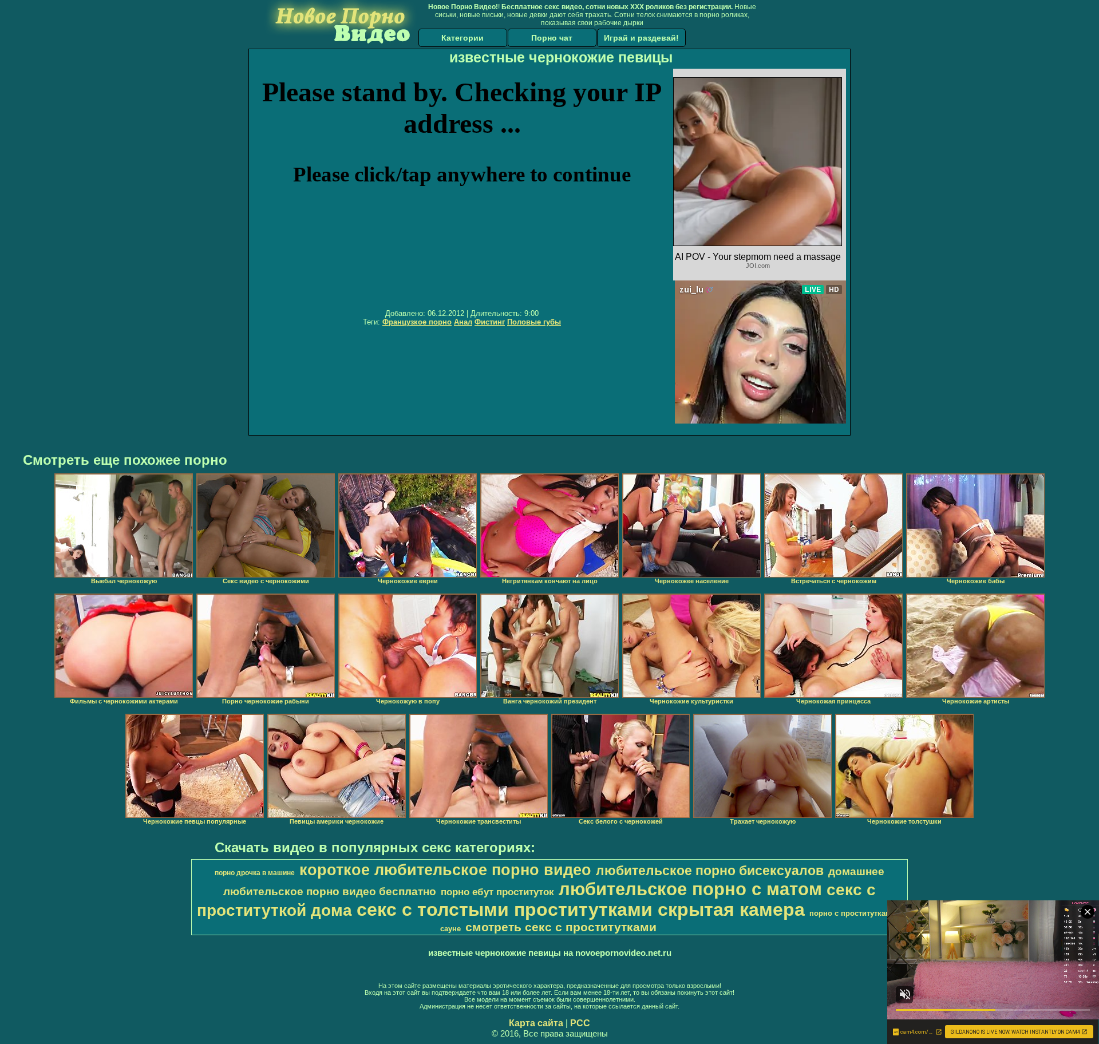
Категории (462, 37)
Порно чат (551, 37)
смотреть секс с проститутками (561, 927)
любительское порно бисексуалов (710, 870)
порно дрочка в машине (255, 873)
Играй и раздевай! (641, 37)
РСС (580, 1023)
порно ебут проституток (497, 891)
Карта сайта (536, 1023)
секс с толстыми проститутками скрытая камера (581, 909)
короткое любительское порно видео (445, 870)
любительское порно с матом (690, 889)
